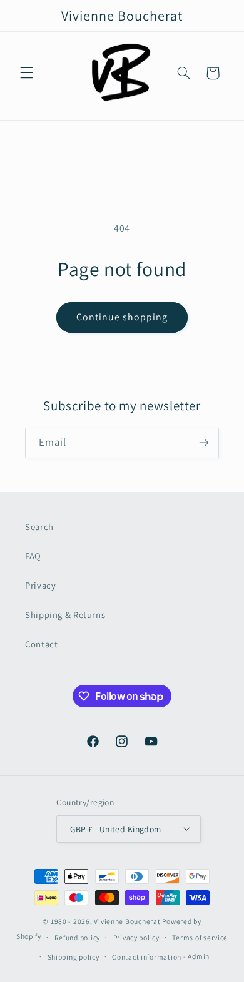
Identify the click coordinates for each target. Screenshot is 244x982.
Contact (41, 644)
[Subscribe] (204, 443)
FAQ (33, 556)
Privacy (40, 585)
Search (39, 527)
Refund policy (77, 937)
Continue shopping (122, 316)
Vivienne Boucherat (127, 921)
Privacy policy (136, 937)
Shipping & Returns (65, 615)
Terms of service (200, 937)
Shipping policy (73, 956)
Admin (199, 956)
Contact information (146, 956)
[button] (26, 73)
